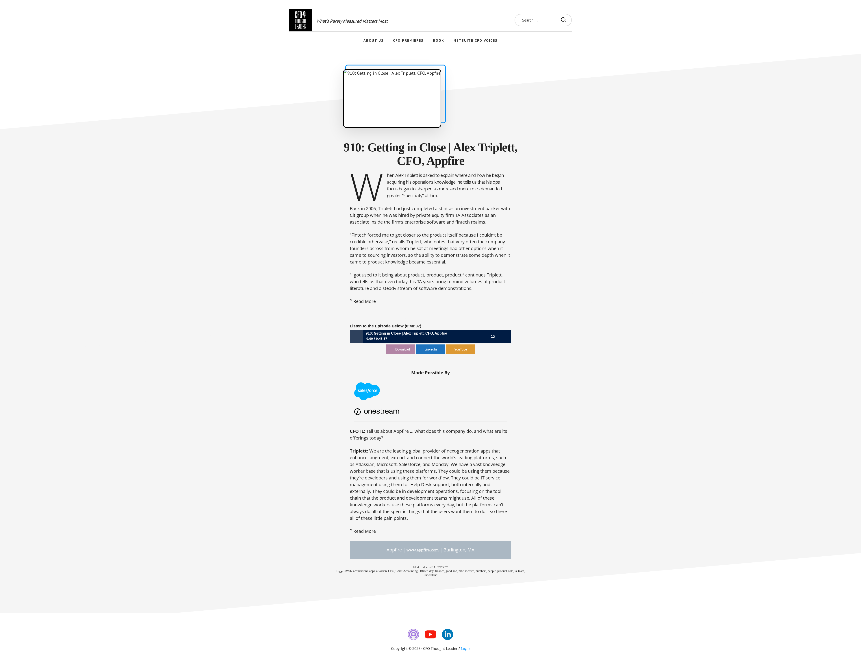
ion (455, 571)
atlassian (381, 571)
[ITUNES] (413, 634)
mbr (461, 571)
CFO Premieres (438, 567)
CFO (391, 571)
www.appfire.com (423, 549)
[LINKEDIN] (447, 634)
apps (372, 571)
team (521, 571)
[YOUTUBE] (430, 634)
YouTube (460, 349)
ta (516, 571)
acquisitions (360, 571)
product (502, 571)
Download (402, 349)
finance (439, 571)
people (492, 571)
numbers (481, 571)
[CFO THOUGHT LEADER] (300, 20)
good (449, 571)
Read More (364, 301)
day (431, 571)
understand (430, 575)
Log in (465, 649)
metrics (469, 571)
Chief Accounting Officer (412, 571)
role (510, 571)
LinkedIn (430, 349)
